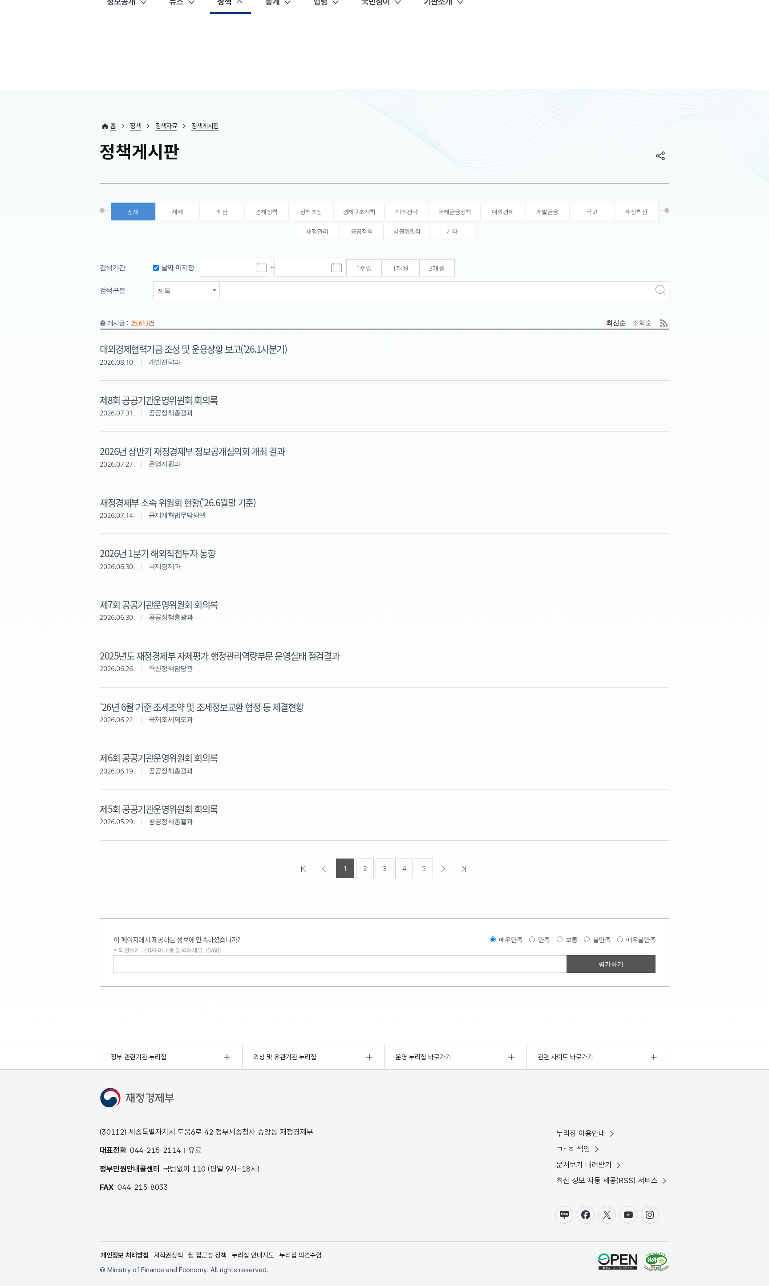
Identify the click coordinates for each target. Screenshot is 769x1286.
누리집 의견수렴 (300, 1255)
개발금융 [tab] (547, 211)
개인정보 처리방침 (125, 1255)
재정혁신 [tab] (636, 211)
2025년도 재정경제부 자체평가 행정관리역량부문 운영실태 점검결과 (219, 655)
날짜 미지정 (177, 267)
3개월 (437, 268)
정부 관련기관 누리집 (138, 1057)
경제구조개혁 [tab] (359, 211)
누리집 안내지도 (253, 1255)
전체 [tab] (132, 211)
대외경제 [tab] (503, 211)
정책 (135, 126)
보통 (572, 939)
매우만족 (510, 939)
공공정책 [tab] (361, 231)
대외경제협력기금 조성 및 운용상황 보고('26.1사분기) (193, 348)
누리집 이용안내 (580, 1133)
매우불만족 (641, 939)
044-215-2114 (155, 1150)
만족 (544, 939)
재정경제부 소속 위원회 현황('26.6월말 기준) (177, 502)
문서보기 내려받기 (584, 1164)
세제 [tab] (177, 211)
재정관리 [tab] (317, 231)
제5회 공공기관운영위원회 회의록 (159, 808)
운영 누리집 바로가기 (423, 1057)
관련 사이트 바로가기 (565, 1057)
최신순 (616, 322)
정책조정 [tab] (311, 211)
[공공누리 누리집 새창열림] (618, 1263)
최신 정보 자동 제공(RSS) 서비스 (607, 1180)
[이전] (325, 868)
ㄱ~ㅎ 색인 (573, 1148)
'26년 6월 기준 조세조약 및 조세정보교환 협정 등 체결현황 (202, 706)
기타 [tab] (451, 231)
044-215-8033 (142, 1187)
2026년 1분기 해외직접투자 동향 (157, 553)
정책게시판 (205, 126)
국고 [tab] (591, 211)
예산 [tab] (221, 211)
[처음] (304, 868)
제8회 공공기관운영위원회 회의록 (159, 400)
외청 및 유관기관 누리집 (284, 1057)
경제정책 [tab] (266, 211)
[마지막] (464, 868)
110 (199, 1168)
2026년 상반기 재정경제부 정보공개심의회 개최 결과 (192, 451)
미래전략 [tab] (407, 211)
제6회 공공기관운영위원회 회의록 (159, 757)
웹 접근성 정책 (207, 1255)
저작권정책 (168, 1255)
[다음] (444, 868)
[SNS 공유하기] (660, 156)
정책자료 (166, 126)
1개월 (401, 268)
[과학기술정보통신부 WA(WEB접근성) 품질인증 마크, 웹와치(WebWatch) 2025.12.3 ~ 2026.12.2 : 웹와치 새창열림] (656, 1263)
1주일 (364, 268)
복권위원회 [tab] (406, 231)
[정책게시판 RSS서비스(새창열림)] (663, 323)
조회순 (642, 322)
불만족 (602, 939)
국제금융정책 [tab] (454, 211)
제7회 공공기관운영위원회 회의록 (159, 604)
